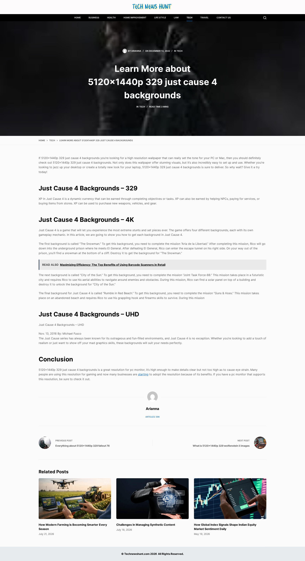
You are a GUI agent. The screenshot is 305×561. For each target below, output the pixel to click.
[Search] (264, 17)
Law (176, 17)
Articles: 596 (152, 417)
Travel (204, 17)
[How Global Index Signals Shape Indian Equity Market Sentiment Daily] (230, 498)
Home (77, 17)
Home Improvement (135, 17)
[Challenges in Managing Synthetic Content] (152, 498)
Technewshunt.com (137, 554)
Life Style (160, 17)
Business (94, 17)
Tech (189, 17)
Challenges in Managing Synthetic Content (145, 524)
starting (143, 374)
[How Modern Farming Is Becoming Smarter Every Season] (75, 498)
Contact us (224, 17)
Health (111, 17)
